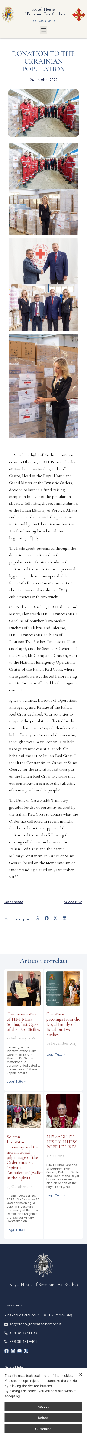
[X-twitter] (26, 1351)
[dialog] (43, 1403)
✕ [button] (80, 1374)
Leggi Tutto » (16, 1081)
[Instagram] (13, 1351)
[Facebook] (6, 1351)
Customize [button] (43, 1429)
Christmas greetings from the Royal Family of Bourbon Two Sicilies (63, 1024)
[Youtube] (19, 1351)
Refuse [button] (43, 1418)
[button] (43, 30)
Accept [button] (43, 1406)
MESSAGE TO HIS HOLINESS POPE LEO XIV (61, 1142)
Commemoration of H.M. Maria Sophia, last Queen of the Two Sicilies (24, 1021)
